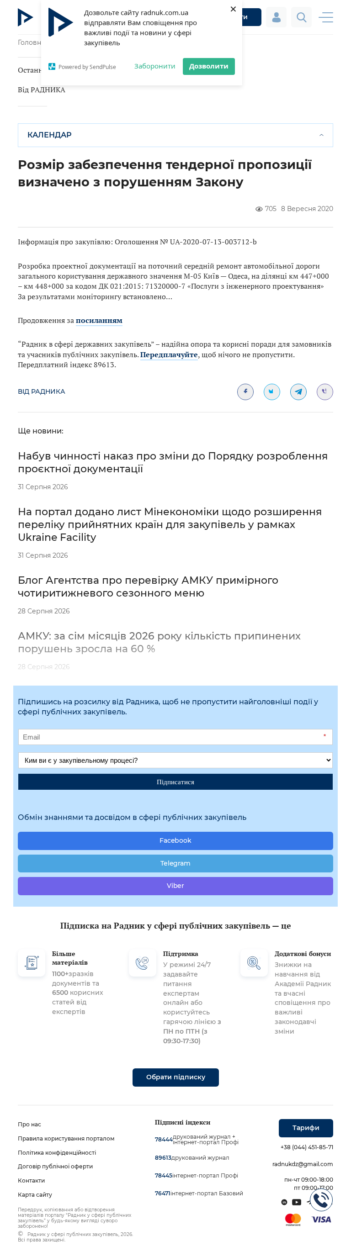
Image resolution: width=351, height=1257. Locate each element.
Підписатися (175, 781)
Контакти (31, 1180)
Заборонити (155, 65)
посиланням (99, 320)
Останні (31, 70)
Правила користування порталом (66, 1138)
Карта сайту (35, 1194)
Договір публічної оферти (55, 1166)
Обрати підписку (175, 1077)
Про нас (29, 1124)
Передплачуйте (169, 354)
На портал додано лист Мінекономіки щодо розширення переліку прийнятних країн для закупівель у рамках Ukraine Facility (170, 525)
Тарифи (305, 1128)
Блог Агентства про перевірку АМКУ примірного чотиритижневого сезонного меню (148, 586)
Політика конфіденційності (57, 1152)
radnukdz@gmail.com (302, 1164)
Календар (49, 135)
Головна (31, 42)
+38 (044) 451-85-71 (307, 1147)
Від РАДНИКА (41, 90)
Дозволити (209, 65)
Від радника (41, 391)
